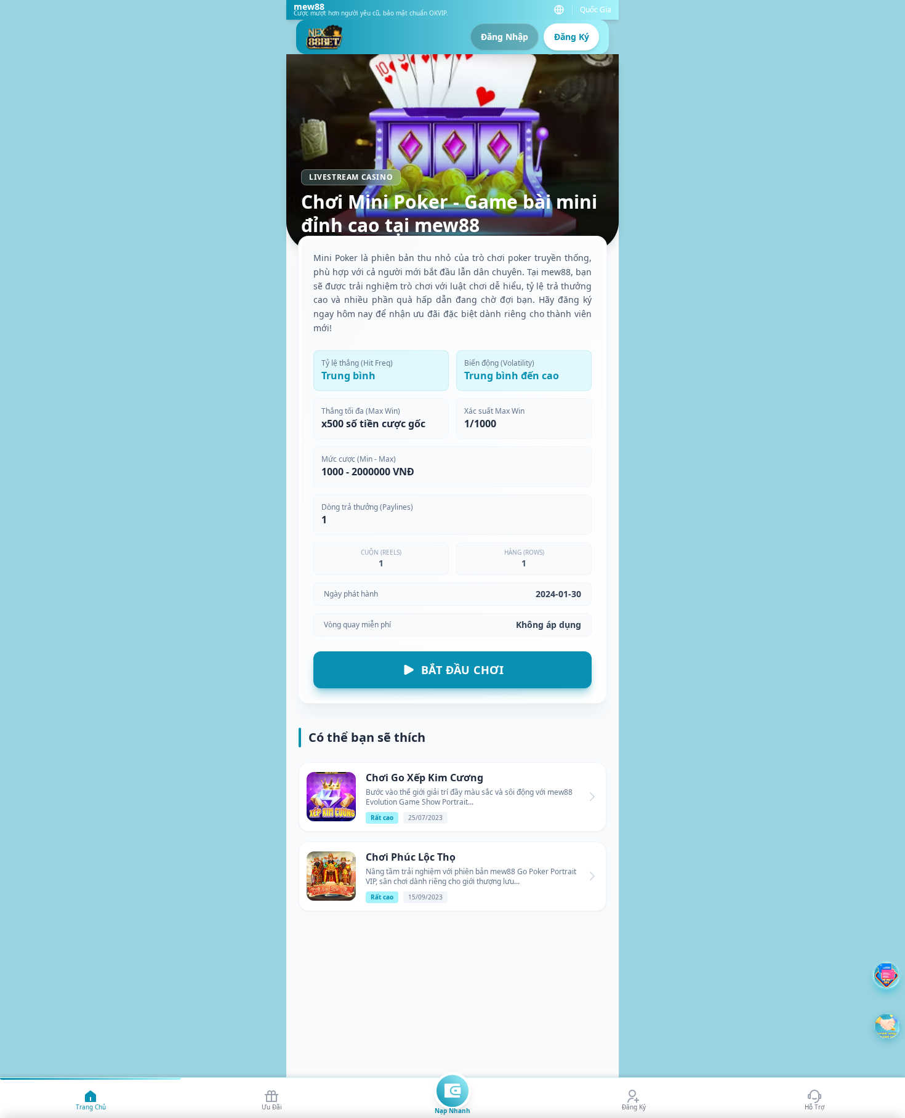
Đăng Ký (571, 36)
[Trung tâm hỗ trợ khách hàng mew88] (886, 975)
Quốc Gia (595, 10)
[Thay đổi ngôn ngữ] (559, 9)
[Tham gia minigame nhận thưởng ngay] (887, 1026)
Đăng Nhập (504, 36)
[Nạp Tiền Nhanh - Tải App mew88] (452, 1090)
